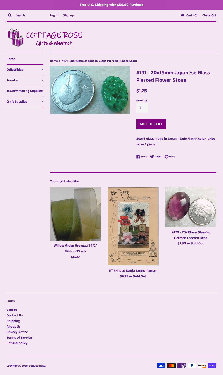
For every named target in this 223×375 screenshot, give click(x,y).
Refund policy (17, 343)
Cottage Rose (37, 366)
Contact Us (15, 315)
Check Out (209, 15)
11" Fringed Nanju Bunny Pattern (133, 270)
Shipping (13, 321)
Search (12, 309)
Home (11, 59)
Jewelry (25, 80)
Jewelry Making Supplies (25, 91)
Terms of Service (19, 337)
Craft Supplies (25, 101)
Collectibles (25, 69)
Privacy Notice (17, 332)
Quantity (141, 100)
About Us (13, 326)
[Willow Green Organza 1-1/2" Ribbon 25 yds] (75, 214)
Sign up (68, 15)
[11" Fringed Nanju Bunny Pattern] (133, 226)
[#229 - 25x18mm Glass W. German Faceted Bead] (190, 207)
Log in (54, 15)
